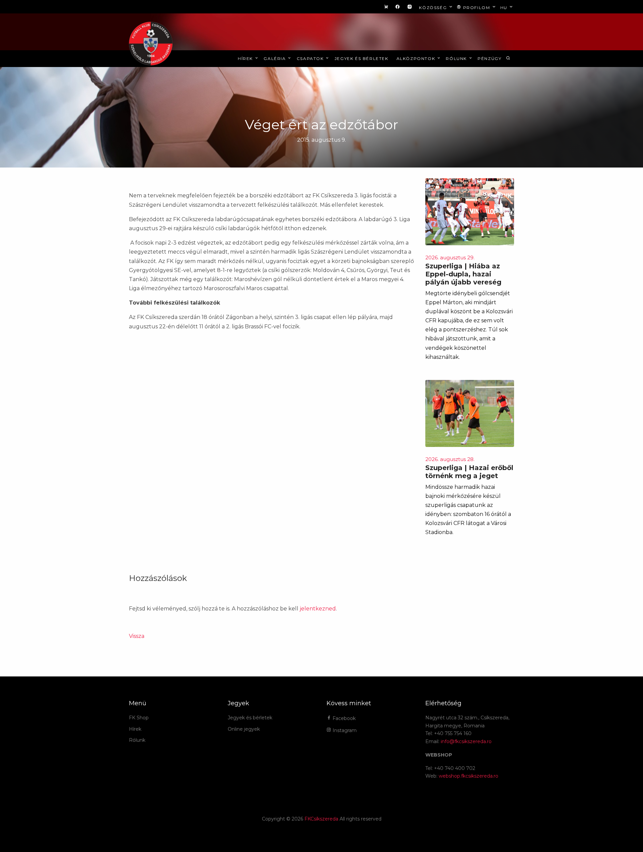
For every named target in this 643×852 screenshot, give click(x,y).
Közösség (433, 7)
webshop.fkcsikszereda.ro (468, 776)
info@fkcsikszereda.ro (466, 741)
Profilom (476, 7)
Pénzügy (489, 58)
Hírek (246, 58)
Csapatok (311, 58)
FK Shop (139, 718)
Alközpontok (417, 58)
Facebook (343, 718)
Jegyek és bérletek (361, 58)
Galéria (275, 58)
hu (504, 7)
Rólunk (457, 58)
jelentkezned (318, 608)
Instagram (344, 730)
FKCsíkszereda (321, 819)
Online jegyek (244, 729)
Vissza (136, 636)
